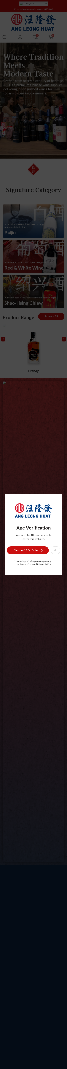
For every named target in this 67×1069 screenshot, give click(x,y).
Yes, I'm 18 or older (26, 550)
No (55, 550)
